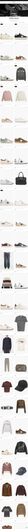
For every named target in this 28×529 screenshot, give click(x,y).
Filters (1, 22)
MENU (2, 2)
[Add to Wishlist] (12, 24)
